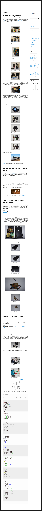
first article (4, 20)
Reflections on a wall (32, 26)
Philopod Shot (32, 65)
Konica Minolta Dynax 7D (33, 59)
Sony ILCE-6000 (36, 72)
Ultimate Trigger (24, 195)
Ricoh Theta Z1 (35, 66)
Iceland (36, 57)
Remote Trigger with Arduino (13, 316)
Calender (32, 35)
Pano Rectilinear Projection (34, 39)
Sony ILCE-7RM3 (32, 72)
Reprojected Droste (33, 42)
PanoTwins (5, 4)
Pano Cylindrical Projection (34, 37)
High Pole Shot (35, 56)
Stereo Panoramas (33, 44)
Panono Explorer (32, 64)
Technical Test (32, 46)
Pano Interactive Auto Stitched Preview (35, 38)
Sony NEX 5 (31, 74)
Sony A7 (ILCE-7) (35, 67)
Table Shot (31, 75)
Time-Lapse (32, 47)
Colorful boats (31, 30)
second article (20, 20)
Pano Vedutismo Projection (34, 40)
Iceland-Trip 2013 (36, 58)
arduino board (21, 322)
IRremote (8, 392)
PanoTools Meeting (37, 64)
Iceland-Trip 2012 (32, 58)
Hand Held (31, 56)
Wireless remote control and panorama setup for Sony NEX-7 (13, 16)
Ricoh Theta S (31, 66)
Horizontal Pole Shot (32, 57)
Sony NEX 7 (38, 74)
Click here (4, 163)
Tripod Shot (34, 75)
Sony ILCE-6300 (32, 73)
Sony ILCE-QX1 (36, 73)
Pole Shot (35, 65)
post (19, 204)
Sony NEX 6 (35, 74)
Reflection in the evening (32, 23)
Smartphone (31, 67)
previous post (13, 173)
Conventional (32, 36)
